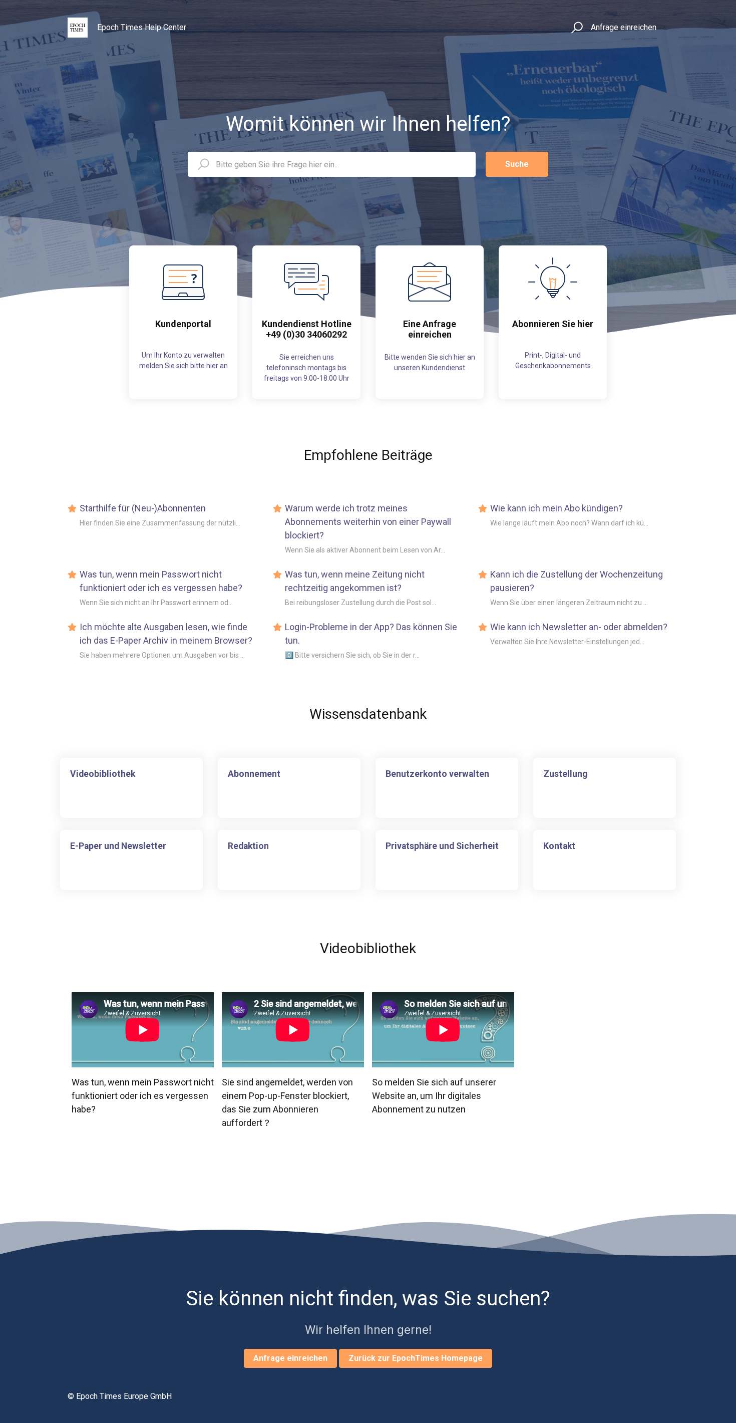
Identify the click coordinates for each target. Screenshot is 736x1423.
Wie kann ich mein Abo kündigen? (556, 508)
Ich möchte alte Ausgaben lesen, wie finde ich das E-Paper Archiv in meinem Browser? (166, 634)
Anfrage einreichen (623, 27)
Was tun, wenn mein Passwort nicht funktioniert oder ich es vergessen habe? (161, 581)
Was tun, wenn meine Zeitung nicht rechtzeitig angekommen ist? (355, 581)
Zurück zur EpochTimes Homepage (415, 1358)
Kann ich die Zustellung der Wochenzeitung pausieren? (576, 581)
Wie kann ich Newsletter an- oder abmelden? (578, 627)
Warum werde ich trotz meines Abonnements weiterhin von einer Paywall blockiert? (368, 521)
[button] (575, 28)
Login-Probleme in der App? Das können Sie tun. (371, 634)
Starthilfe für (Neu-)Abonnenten (143, 508)
